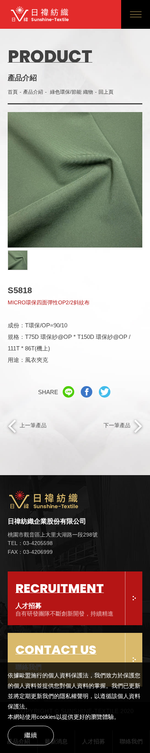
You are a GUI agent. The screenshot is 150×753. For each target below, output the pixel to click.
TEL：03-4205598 (30, 543)
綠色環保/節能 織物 (71, 92)
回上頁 (105, 92)
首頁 (13, 92)
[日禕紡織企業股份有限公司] (53, 501)
